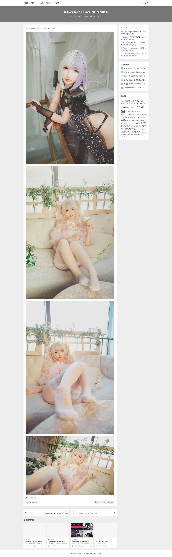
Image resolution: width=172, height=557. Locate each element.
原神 (143, 112)
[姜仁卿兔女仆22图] (106, 530)
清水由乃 (140, 120)
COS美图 (85, 16)
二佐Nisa (139, 112)
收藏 (104, 502)
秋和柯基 (133, 126)
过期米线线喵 (129, 129)
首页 (41, 3)
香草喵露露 (141, 132)
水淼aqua (125, 120)
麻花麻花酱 (137, 134)
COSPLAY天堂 (34, 502)
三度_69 (127, 112)
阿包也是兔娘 (138, 129)
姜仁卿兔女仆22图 (102, 542)
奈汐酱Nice (124, 115)
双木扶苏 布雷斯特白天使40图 (134, 76)
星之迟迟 (131, 117)
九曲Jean (133, 112)
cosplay (134, 100)
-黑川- (122, 101)
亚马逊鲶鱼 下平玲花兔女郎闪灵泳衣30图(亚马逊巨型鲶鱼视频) (146, 80)
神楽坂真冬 (30, 28)
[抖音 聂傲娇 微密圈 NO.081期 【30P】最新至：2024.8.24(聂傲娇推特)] (82, 530)
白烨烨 (125, 123)
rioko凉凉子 (126, 107)
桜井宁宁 (143, 117)
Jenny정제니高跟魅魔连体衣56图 (34, 542)
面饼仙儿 (135, 132)
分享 (97, 502)
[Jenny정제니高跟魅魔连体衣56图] (34, 530)
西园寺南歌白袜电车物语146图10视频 (57, 542)
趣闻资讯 (49, 3)
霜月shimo (128, 132)
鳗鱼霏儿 (130, 134)
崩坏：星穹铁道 (136, 115)
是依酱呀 (137, 117)
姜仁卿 (129, 115)
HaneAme (137, 103)
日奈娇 (125, 117)
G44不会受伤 (130, 103)
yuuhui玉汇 (132, 107)
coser (127, 100)
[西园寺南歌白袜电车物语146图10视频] (58, 530)
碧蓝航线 (142, 123)
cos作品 (123, 103)
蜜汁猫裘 (139, 126)
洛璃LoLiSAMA (134, 120)
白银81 (129, 123)
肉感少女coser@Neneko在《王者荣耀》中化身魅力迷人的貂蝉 (146, 84)
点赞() (111, 502)
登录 (146, 3)
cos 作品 (142, 101)
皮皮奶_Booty (134, 123)
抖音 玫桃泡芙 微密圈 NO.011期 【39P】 (138, 72)
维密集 (57, 3)
